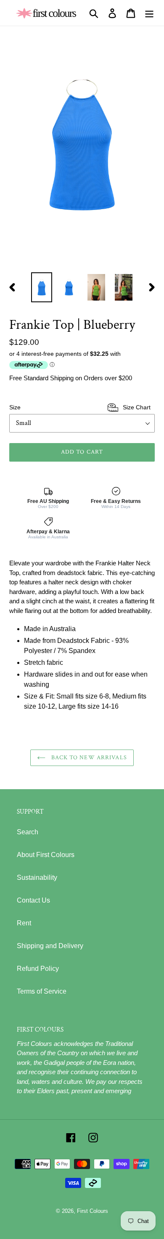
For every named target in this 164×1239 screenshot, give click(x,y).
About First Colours (45, 854)
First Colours (92, 1211)
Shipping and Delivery (50, 945)
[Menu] (149, 13)
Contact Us (33, 900)
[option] (42, 287)
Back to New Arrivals (88, 757)
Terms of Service (41, 991)
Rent (24, 923)
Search (27, 832)
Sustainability (37, 877)
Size (80, 407)
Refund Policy (38, 968)
